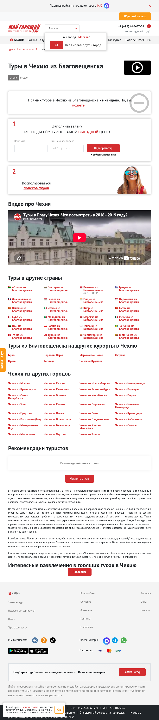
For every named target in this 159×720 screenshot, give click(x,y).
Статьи (144, 601)
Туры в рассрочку (17, 627)
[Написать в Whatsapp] (124, 640)
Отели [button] (13, 77)
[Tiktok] (53, 640)
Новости (145, 610)
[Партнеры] (110, 651)
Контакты (85, 618)
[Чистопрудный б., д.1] (150, 26)
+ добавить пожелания (103, 154)
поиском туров (36, 187)
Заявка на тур (15, 602)
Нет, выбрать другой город (83, 45)
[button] (137, 67)
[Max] (106, 5)
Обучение (85, 601)
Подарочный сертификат (21, 610)
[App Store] (38, 651)
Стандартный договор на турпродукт (102, 712)
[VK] (35, 640)
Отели (11, 619)
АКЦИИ (16, 593)
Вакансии (146, 593)
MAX (100, 5)
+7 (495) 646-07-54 (131, 26)
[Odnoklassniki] (44, 640)
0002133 (69, 717)
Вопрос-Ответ (88, 593)
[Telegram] (115, 640)
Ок (59, 710)
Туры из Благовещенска (21, 49)
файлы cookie (30, 707)
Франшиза (86, 610)
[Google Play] (18, 651)
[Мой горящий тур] (24, 28)
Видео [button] (24, 77)
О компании (86, 627)
